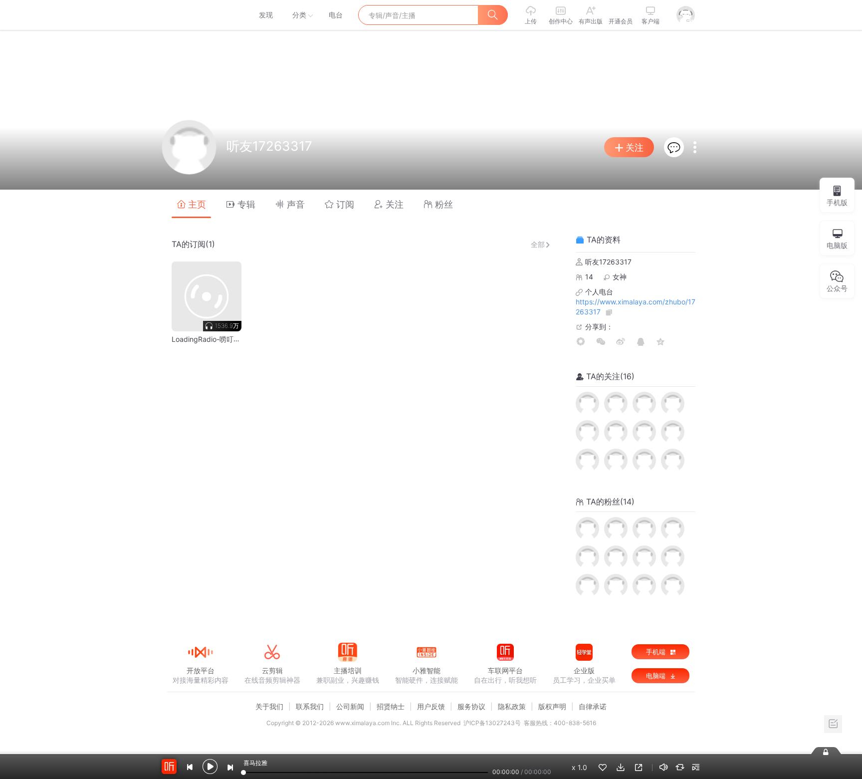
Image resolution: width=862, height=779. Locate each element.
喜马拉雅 (200, 15)
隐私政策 (512, 706)
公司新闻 (350, 706)
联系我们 (310, 706)
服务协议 (471, 706)
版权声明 (552, 706)
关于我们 (269, 706)
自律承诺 (593, 706)
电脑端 (656, 676)
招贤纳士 (391, 706)
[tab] (191, 204)
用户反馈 (431, 706)
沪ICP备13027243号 (492, 723)
